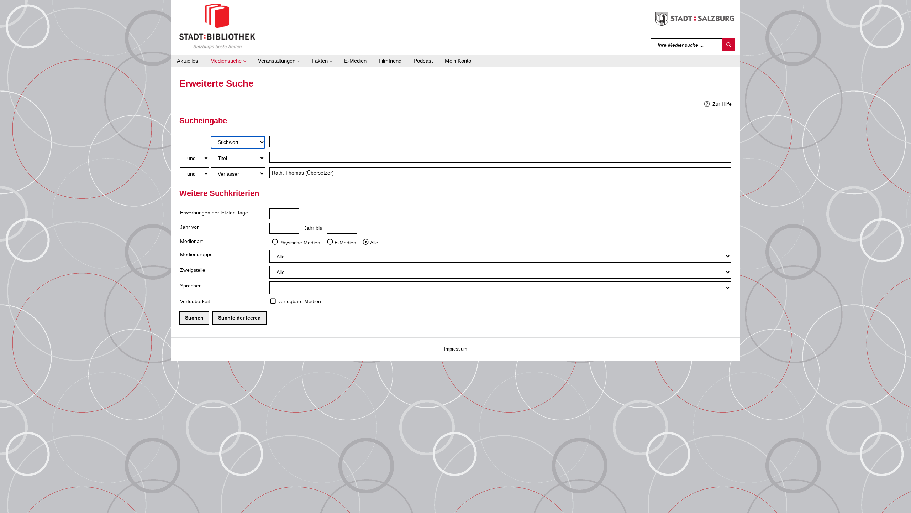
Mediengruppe (196, 254)
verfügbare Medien (299, 301)
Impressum (455, 349)
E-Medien (345, 242)
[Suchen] (728, 44)
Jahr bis (313, 228)
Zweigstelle (192, 270)
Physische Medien (299, 242)
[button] (228, 61)
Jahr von (190, 227)
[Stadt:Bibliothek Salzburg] (217, 26)
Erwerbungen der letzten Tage (214, 213)
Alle (374, 242)
